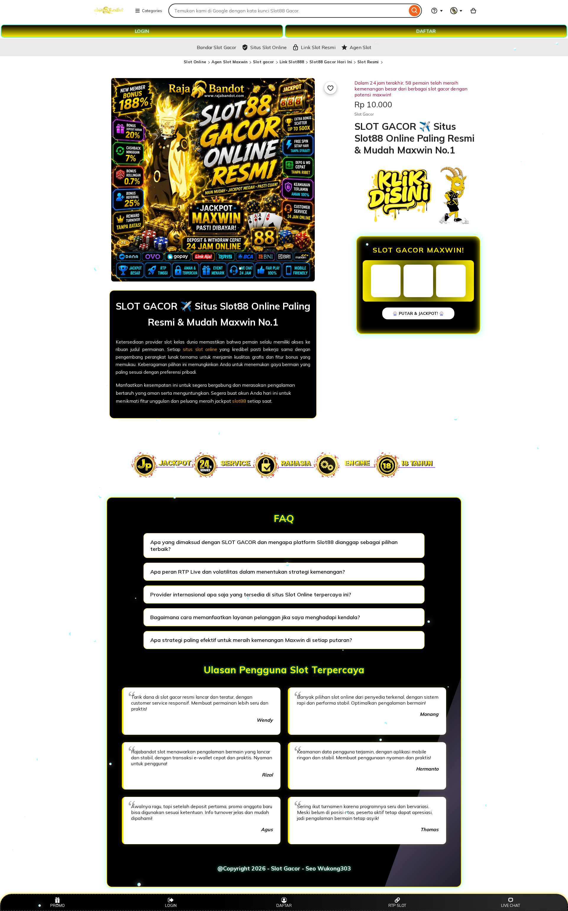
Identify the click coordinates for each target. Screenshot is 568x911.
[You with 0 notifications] (456, 11)
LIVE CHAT (510, 905)
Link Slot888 (292, 61)
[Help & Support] (437, 11)
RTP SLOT (397, 905)
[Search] (414, 11)
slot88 (239, 401)
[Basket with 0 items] (473, 11)
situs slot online (200, 349)
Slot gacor (263, 61)
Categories (152, 10)
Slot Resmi (368, 61)
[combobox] (287, 11)
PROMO (57, 905)
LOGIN (142, 31)
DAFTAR (426, 31)
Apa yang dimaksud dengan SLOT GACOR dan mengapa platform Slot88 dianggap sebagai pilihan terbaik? (274, 545)
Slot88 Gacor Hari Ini (330, 61)
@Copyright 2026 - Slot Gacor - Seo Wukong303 (284, 868)
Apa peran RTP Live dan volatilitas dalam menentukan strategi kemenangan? (247, 571)
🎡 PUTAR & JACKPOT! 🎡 (418, 313)
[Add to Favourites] (330, 88)
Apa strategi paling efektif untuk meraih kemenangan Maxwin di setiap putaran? (251, 640)
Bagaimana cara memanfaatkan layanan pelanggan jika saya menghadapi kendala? (255, 617)
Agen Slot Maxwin (230, 61)
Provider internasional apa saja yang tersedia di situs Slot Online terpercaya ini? (250, 594)
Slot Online (195, 61)
